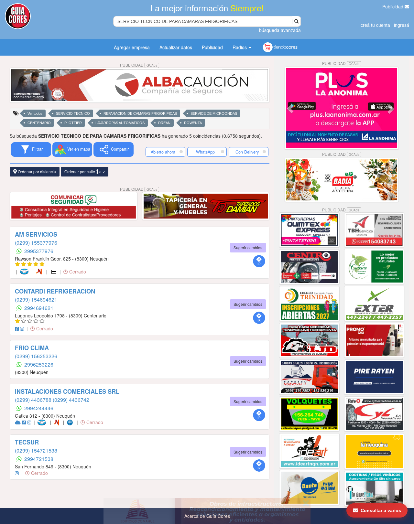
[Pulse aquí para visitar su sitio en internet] (18, 422)
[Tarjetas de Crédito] (55, 271)
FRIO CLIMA (32, 348)
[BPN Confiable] (71, 422)
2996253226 (38, 364)
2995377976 (38, 251)
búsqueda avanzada (280, 30)
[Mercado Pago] (25, 271)
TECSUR (27, 442)
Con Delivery (247, 152)
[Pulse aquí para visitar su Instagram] (22, 328)
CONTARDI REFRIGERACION (55, 291)
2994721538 (38, 459)
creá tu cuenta (375, 25)
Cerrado (77, 271)
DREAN (164, 123)
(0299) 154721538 (36, 450)
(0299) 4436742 (71, 399)
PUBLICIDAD (138, 65)
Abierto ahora (164, 152)
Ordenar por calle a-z (84, 171)
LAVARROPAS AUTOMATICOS (120, 123)
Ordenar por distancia (36, 171)
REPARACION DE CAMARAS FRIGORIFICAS (140, 113)
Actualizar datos (175, 47)
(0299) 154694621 (36, 299)
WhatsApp (205, 152)
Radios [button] (240, 47)
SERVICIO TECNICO (73, 113)
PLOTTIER (73, 123)
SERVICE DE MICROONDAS (214, 113)
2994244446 (38, 408)
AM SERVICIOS (36, 234)
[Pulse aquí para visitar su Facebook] (17, 328)
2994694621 (38, 308)
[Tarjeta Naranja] (40, 271)
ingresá (401, 25)
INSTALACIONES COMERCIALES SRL (67, 391)
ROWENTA (193, 123)
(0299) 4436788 (34, 399)
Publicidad (393, 6)
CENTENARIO (39, 123)
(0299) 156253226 (36, 356)
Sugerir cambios (248, 247)
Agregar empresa (132, 47)
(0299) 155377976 (36, 242)
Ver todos (34, 113)
